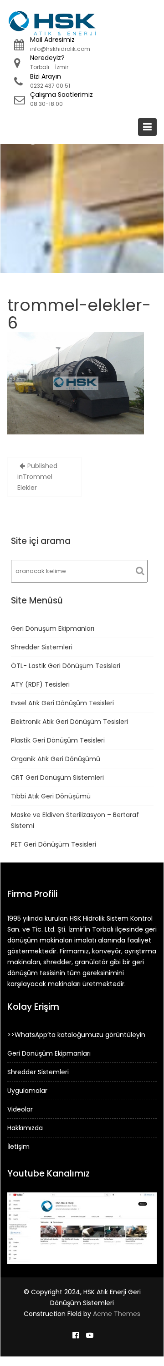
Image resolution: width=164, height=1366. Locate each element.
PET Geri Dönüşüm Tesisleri (53, 844)
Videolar (20, 1109)
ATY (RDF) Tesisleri (40, 684)
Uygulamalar (27, 1090)
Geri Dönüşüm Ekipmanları (52, 628)
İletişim (18, 1146)
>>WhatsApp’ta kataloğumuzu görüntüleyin (76, 1034)
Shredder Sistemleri (41, 647)
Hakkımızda (25, 1127)
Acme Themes (116, 1313)
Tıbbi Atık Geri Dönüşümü (51, 796)
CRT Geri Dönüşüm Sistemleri (57, 777)
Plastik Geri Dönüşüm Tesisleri (58, 740)
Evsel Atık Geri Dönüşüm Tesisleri (62, 703)
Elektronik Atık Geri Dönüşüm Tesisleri (69, 721)
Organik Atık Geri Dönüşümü (55, 758)
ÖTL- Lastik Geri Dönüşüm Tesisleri (65, 665)
